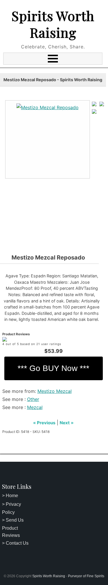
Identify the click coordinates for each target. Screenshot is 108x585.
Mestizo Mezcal (54, 391)
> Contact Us (15, 543)
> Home (10, 495)
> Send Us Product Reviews (13, 528)
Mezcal (35, 407)
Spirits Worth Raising (53, 24)
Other (33, 399)
